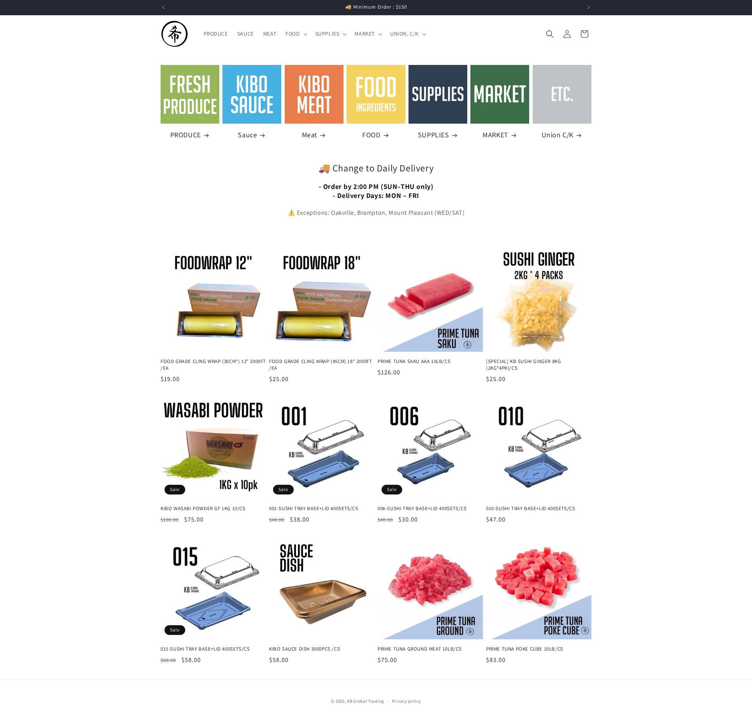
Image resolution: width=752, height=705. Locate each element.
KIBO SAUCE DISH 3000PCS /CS (304, 649)
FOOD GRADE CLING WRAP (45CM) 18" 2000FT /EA (320, 364)
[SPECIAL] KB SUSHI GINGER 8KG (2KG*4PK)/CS (523, 364)
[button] (295, 33)
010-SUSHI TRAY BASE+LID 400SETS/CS (530, 508)
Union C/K (557, 134)
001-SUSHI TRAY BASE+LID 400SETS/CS (313, 508)
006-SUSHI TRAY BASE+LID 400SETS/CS (422, 508)
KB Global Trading (365, 701)
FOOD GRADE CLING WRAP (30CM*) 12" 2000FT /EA (213, 364)
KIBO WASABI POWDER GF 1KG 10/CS (203, 508)
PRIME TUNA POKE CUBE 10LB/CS (524, 649)
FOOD (371, 134)
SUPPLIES (433, 134)
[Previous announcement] (163, 7)
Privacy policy (406, 701)
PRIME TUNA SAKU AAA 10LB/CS (414, 361)
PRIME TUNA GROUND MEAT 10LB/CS (420, 649)
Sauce (247, 134)
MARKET (495, 134)
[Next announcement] (588, 7)
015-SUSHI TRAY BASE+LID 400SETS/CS (205, 649)
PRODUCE (185, 134)
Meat (309, 134)
